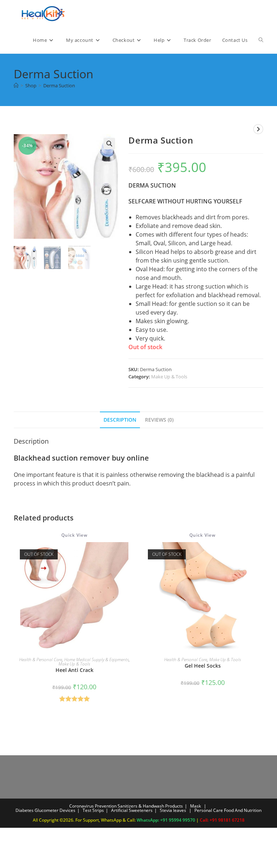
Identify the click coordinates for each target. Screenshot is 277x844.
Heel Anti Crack (74, 670)
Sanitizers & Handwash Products (150, 806)
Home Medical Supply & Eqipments (96, 659)
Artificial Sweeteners (132, 810)
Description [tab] (120, 419)
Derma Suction (59, 85)
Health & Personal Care (40, 659)
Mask (195, 806)
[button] (109, 143)
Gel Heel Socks (203, 665)
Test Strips (93, 810)
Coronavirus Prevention (92, 806)
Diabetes (25, 810)
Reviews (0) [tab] (159, 419)
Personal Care (208, 810)
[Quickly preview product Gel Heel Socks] (261, 555)
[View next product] (258, 129)
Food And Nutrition (242, 810)
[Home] (16, 85)
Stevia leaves (173, 810)
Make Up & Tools (169, 376)
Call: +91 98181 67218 (222, 820)
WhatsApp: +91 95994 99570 (166, 820)
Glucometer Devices (55, 810)
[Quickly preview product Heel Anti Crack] (133, 555)
